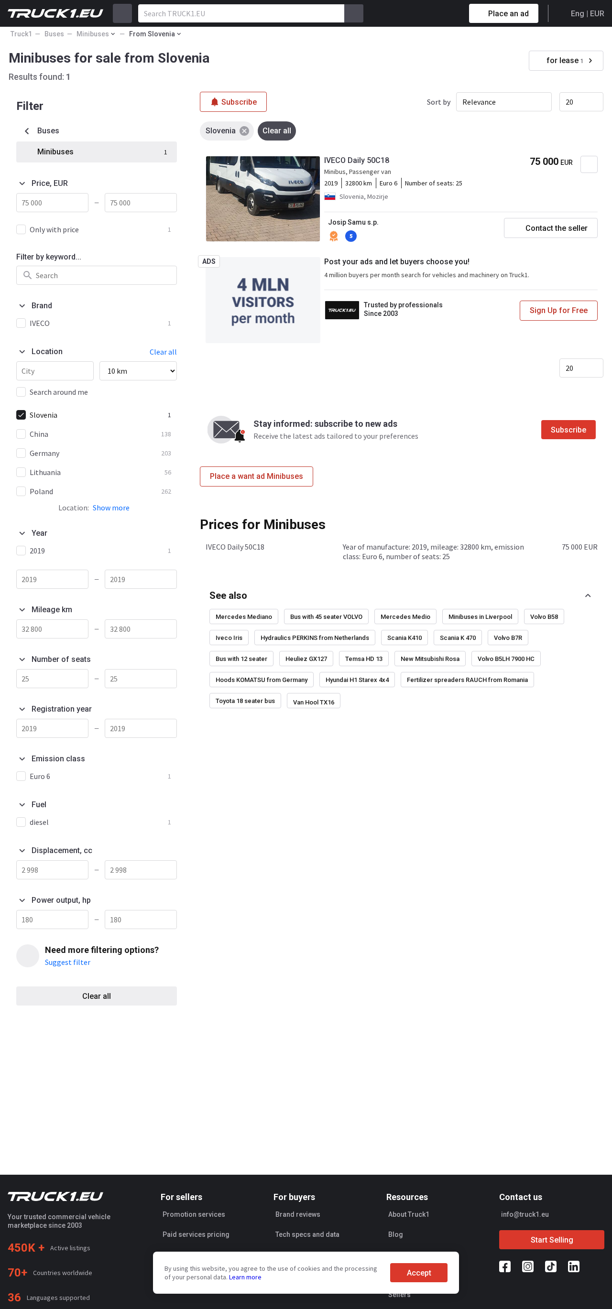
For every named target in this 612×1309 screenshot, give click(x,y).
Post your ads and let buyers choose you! (397, 261)
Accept (419, 1272)
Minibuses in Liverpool (480, 616)
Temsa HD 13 (363, 658)
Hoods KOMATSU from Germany (261, 679)
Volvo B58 (544, 616)
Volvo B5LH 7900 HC (506, 658)
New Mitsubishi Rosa (430, 658)
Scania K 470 (458, 637)
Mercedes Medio (405, 616)
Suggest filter (67, 962)
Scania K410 (404, 637)
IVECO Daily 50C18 (356, 160)
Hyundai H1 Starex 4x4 (357, 679)
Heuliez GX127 (306, 658)
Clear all (96, 996)
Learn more (245, 1277)
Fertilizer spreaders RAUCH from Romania (467, 679)
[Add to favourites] (589, 164)
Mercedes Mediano (244, 616)
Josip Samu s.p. (353, 222)
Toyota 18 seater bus (245, 700)
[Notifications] (428, 13)
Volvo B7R (508, 637)
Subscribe (568, 429)
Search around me (59, 392)
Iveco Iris (229, 637)
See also (228, 595)
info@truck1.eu (525, 1214)
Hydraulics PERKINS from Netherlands (315, 637)
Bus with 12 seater (241, 658)
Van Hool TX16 (313, 702)
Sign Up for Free (559, 310)
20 (569, 102)
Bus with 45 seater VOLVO (326, 616)
